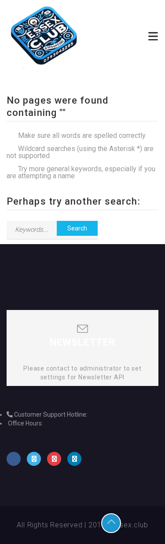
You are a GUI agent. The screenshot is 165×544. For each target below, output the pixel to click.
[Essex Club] (45, 36)
